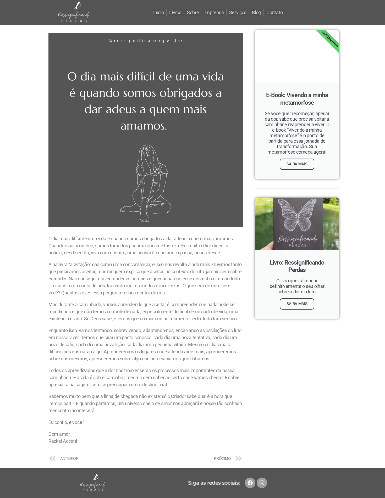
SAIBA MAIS (297, 164)
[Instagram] (262, 483)
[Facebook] (250, 483)
